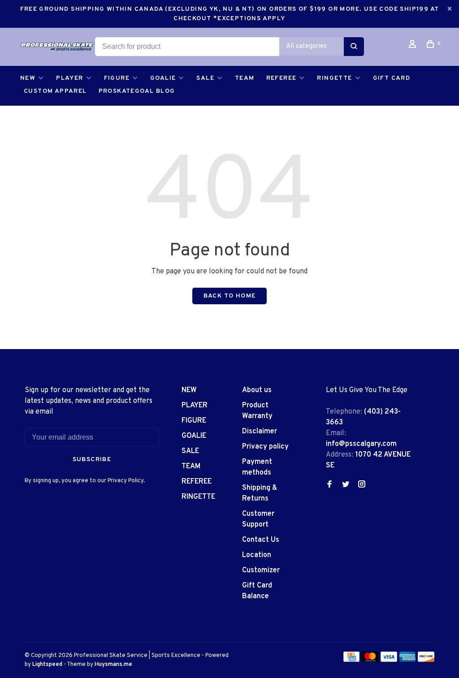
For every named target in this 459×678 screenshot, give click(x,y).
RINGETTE (334, 78)
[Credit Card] (351, 660)
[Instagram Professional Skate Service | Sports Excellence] (361, 485)
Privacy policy (265, 446)
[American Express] (407, 660)
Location (256, 555)
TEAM (245, 78)
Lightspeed (47, 664)
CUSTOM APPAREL (55, 91)
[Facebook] (329, 485)
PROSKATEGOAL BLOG (137, 91)
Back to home (230, 296)
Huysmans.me (113, 664)
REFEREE (281, 78)
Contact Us (260, 539)
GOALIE (163, 78)
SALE (205, 78)
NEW (27, 78)
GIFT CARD (392, 78)
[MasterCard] (370, 660)
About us (257, 390)
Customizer (261, 570)
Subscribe (92, 459)
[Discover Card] (426, 660)
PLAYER (69, 78)
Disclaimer (259, 431)
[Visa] (389, 660)
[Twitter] (345, 485)
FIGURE (117, 78)
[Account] (413, 46)
